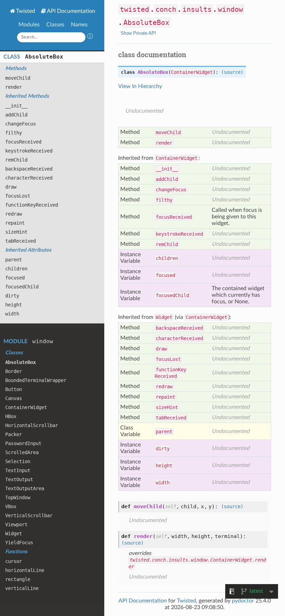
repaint (15, 223)
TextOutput (19, 479)
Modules (29, 24)
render (13, 87)
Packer (13, 434)
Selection (17, 461)
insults (197, 9)
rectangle (17, 579)
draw (10, 187)
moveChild (17, 78)
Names (79, 24)
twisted (134, 9)
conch (165, 9)
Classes (55, 24)
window (42, 341)
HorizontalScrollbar (31, 425)
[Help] (90, 37)
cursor (13, 561)
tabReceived (20, 241)
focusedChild (22, 286)
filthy (13, 133)
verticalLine (22, 588)
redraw (13, 214)
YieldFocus (19, 542)
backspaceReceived (28, 169)
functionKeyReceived (31, 205)
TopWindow (17, 497)
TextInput (17, 470)
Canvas (13, 398)
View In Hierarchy (140, 86)
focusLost (17, 196)
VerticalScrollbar (28, 515)
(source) (232, 72)
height (13, 304)
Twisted (25, 11)
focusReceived (23, 142)
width (12, 313)
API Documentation (71, 11)
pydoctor (243, 601)
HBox (10, 416)
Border (13, 371)
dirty (12, 295)
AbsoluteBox (44, 56)
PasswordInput (23, 443)
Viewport (16, 524)
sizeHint (16, 232)
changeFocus (20, 124)
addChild (16, 115)
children (16, 268)
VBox (10, 506)
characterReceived (28, 178)
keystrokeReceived (28, 151)
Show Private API (138, 33)
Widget (13, 533)
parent (13, 259)
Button (13, 389)
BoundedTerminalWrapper (35, 380)
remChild (16, 160)
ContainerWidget (26, 407)
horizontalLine (24, 570)
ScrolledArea (22, 452)
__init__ (16, 106)
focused (15, 277)
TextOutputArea (24, 488)
